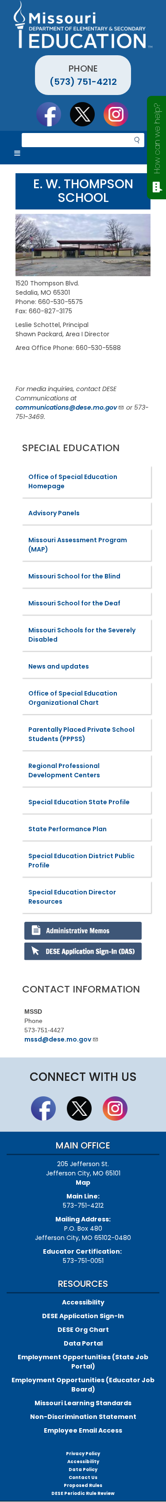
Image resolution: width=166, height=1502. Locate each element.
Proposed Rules (83, 1485)
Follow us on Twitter (86, 114)
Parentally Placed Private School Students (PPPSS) (81, 734)
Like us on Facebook (52, 114)
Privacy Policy (83, 1453)
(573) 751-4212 (83, 82)
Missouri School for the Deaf (74, 603)
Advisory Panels (54, 513)
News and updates (58, 666)
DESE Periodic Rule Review (83, 1493)
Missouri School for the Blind (74, 576)
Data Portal (83, 1343)
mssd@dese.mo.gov (57, 1039)
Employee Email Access (83, 1430)
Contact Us (83, 1477)
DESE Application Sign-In (83, 1316)
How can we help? (156, 138)
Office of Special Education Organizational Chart (72, 698)
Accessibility (83, 1302)
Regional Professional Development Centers (64, 770)
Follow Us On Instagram (120, 114)
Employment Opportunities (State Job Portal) (83, 1362)
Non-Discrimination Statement (83, 1416)
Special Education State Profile (79, 802)
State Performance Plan (67, 829)
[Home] (83, 24)
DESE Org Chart (83, 1329)
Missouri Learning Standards (83, 1403)
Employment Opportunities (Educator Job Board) (83, 1385)
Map (83, 1182)
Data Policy (83, 1469)
